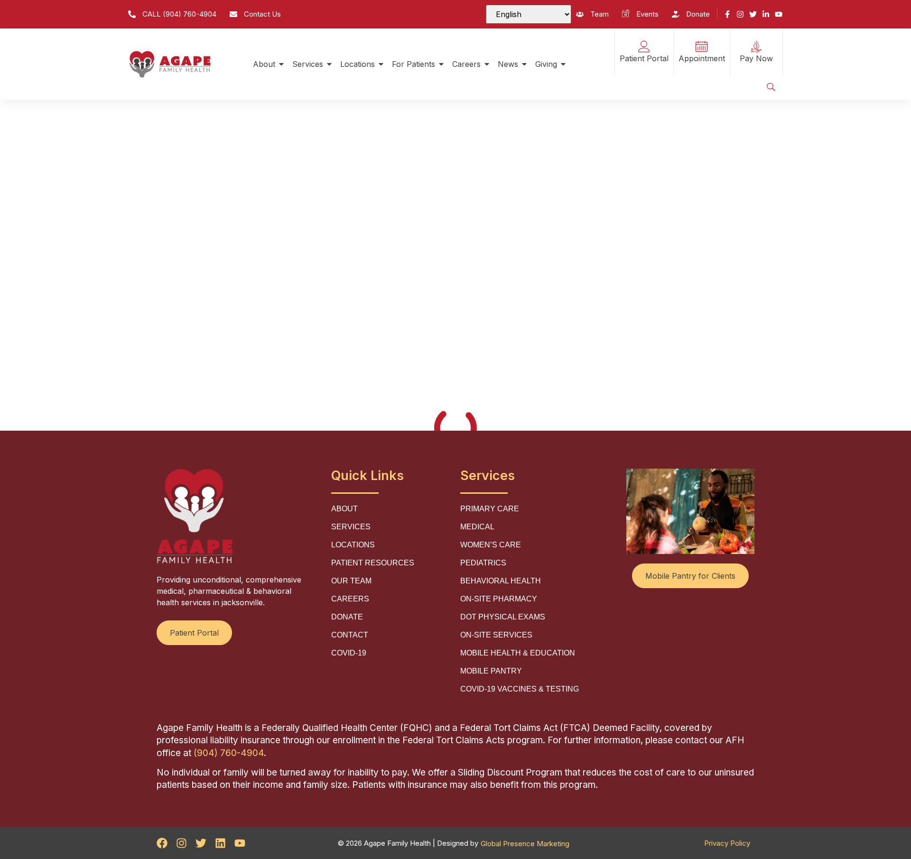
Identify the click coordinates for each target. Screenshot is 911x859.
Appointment (702, 58)
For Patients (413, 64)
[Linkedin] (220, 843)
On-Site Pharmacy (498, 599)
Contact (349, 635)
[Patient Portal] (644, 47)
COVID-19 (348, 653)
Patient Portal (644, 58)
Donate (347, 617)
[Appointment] (701, 47)
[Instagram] (740, 14)
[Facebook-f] (727, 14)
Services (307, 64)
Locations (357, 64)
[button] (771, 87)
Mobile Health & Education (517, 653)
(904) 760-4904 (229, 753)
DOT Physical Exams (502, 617)
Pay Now (756, 58)
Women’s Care (490, 545)
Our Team (351, 581)
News (508, 64)
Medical (477, 527)
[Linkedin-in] (766, 14)
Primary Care (489, 509)
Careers (466, 64)
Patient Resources (372, 563)
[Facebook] (162, 843)
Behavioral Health (500, 581)
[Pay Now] (756, 47)
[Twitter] (753, 14)
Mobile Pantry (491, 671)
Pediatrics (483, 563)
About (264, 64)
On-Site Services (496, 635)
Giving (546, 64)
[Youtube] (778, 14)
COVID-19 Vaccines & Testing (519, 689)
